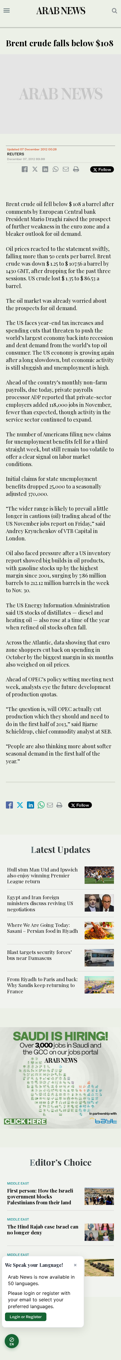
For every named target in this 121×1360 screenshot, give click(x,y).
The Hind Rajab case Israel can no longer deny (42, 1229)
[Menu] (7, 10)
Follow (104, 169)
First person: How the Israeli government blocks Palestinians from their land (40, 1196)
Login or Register (26, 1316)
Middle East (18, 1183)
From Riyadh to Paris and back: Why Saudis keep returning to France (42, 985)
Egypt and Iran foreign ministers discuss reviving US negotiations (40, 903)
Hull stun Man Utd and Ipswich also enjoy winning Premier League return (42, 875)
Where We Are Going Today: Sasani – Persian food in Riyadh (42, 928)
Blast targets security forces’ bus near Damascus (39, 955)
